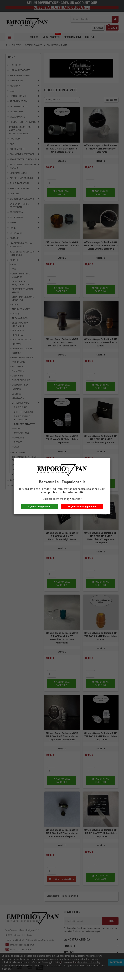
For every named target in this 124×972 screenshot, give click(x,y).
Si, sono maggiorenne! (39, 506)
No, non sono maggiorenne (82, 506)
